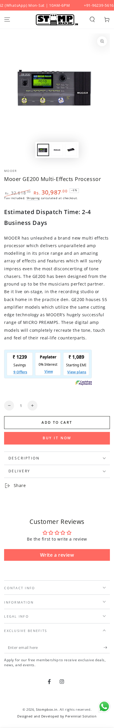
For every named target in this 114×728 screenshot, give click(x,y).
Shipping (33, 198)
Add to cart (57, 422)
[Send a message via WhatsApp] (104, 706)
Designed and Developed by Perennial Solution (56, 716)
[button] (92, 19)
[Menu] (7, 19)
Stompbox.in (46, 709)
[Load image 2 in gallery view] (57, 150)
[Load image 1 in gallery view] (43, 150)
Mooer (10, 171)
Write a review (57, 555)
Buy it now (57, 437)
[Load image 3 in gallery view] (71, 150)
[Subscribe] (106, 648)
